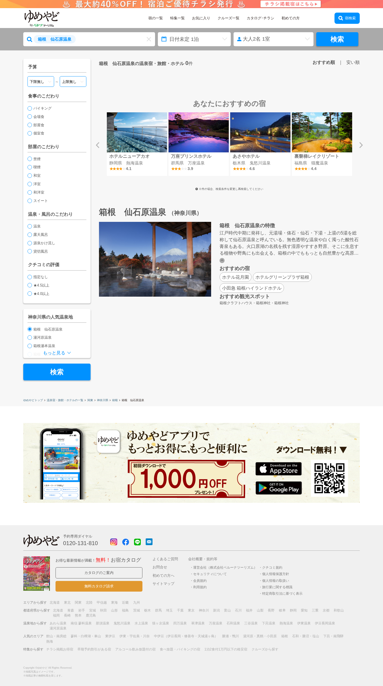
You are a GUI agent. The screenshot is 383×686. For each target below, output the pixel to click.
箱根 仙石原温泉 (48, 329)
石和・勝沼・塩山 (305, 636)
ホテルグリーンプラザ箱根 (282, 277)
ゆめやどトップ (33, 400)
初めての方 (291, 18)
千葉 (180, 610)
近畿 (125, 602)
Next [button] (361, 145)
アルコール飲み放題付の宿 (135, 649)
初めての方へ (163, 575)
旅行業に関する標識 (277, 587)
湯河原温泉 (42, 337)
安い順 (353, 62)
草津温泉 (198, 623)
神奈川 (204, 610)
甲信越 (102, 602)
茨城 (136, 610)
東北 (67, 602)
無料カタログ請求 (99, 586)
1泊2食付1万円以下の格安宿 (225, 649)
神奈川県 (102, 400)
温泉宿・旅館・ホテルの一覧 (65, 400)
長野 (271, 610)
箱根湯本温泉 (44, 346)
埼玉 (169, 610)
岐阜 (282, 610)
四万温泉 (180, 623)
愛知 (304, 610)
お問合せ (160, 567)
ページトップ (362, 667)
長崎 (67, 615)
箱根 (115, 400)
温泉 (37, 226)
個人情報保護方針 (275, 574)
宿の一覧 (155, 18)
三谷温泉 (251, 623)
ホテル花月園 (235, 277)
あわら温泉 (58, 623)
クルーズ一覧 (228, 18)
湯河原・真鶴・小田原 (260, 636)
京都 (326, 610)
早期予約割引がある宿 (94, 649)
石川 (238, 610)
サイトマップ (163, 584)
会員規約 (200, 580)
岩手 (81, 610)
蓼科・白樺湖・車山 (86, 636)
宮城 (92, 610)
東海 (114, 602)
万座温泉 (215, 623)
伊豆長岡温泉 (325, 623)
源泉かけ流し (44, 243)
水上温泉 (141, 623)
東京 (191, 610)
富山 (227, 610)
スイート (40, 201)
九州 (136, 602)
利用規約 (200, 587)
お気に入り (201, 18)
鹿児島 (91, 615)
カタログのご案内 (99, 573)
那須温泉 (102, 623)
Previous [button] (97, 145)
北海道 (55, 602)
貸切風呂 (40, 251)
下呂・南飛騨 (333, 636)
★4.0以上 (41, 294)
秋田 (103, 610)
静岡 (293, 610)
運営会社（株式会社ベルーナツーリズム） (225, 567)
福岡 (56, 615)
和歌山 (339, 610)
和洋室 (38, 192)
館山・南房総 (56, 636)
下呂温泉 (268, 623)
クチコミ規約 (272, 567)
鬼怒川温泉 (122, 623)
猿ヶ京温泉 (160, 623)
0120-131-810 (80, 543)
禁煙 (37, 159)
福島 (125, 610)
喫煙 (37, 167)
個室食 (38, 133)
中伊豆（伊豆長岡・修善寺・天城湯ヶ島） (186, 636)
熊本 (78, 615)
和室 (37, 175)
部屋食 (38, 125)
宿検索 (350, 18)
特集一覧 (177, 18)
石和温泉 (233, 623)
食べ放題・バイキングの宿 (180, 649)
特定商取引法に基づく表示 (282, 593)
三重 (315, 610)
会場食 (38, 117)
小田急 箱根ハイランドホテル (252, 287)
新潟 (216, 610)
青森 (70, 610)
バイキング (42, 108)
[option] (137, 144)
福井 (249, 610)
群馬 (158, 610)
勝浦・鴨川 (230, 636)
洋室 (37, 184)
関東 (90, 400)
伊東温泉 (304, 623)
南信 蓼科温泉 (81, 623)
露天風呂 (40, 234)
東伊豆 (110, 636)
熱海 (49, 641)
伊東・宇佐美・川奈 (134, 636)
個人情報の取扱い (275, 580)
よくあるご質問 (165, 559)
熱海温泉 (286, 623)
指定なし (40, 277)
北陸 (89, 602)
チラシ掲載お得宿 (59, 649)
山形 (114, 610)
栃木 (147, 610)
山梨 (260, 610)
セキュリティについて (210, 574)
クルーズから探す (265, 649)
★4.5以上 (41, 285)
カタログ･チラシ (260, 18)
